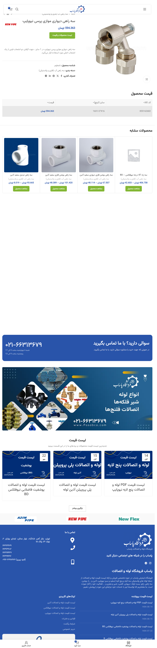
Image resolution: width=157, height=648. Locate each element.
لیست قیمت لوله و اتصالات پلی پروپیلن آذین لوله (77, 487)
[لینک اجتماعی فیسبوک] (61, 76)
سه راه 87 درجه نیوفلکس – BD (133, 175)
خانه (73, 14)
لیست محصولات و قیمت (62, 35)
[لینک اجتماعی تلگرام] (46, 76)
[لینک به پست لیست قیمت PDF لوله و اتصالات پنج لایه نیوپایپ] (128, 465)
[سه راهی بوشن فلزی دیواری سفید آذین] (96, 155)
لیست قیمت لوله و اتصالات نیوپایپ (60, 613)
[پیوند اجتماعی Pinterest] (54, 76)
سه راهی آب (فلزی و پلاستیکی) (55, 14)
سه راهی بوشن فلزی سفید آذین (58, 175)
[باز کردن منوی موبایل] (145, 9)
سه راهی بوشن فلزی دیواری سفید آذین (96, 175)
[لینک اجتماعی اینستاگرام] (150, 563)
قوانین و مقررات (68, 618)
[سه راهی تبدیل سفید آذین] (21, 155)
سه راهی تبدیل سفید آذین (21, 175)
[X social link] (58, 76)
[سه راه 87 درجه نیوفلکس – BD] (134, 155)
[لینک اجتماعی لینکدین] (50, 76)
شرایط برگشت (69, 624)
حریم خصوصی (69, 629)
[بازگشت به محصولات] (8, 14)
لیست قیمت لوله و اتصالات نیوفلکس (59, 608)
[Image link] (77, 399)
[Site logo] (77, 9)
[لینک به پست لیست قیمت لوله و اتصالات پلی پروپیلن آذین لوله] (77, 465)
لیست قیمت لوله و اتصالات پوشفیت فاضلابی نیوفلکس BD (26, 489)
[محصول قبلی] (11, 14)
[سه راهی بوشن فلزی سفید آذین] (59, 155)
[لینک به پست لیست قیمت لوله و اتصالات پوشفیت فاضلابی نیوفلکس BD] (26, 465)
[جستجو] (17, 9)
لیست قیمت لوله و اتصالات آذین (61, 602)
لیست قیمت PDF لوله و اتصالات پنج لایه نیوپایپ (128, 487)
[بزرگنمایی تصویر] (146, 79)
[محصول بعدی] (4, 14)
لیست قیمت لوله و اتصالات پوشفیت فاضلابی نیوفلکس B (128, 638)
